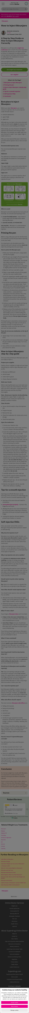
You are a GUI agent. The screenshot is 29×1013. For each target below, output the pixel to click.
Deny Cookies (14, 1006)
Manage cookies (14, 1010)
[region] (14, 1000)
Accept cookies (14, 1002)
